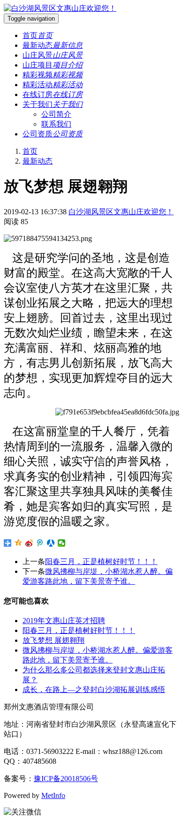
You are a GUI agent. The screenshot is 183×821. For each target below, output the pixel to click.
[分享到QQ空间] (19, 543)
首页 (30, 151)
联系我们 (56, 124)
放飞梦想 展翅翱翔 (53, 640)
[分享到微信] (62, 543)
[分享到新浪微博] (29, 543)
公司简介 (56, 114)
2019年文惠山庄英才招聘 (64, 621)
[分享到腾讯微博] (40, 543)
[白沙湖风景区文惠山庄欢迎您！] (60, 8)
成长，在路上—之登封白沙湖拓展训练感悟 (94, 689)
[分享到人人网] (51, 543)
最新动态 (38, 161)
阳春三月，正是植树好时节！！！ (101, 561)
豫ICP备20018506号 (66, 779)
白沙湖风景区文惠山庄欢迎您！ (121, 212)
